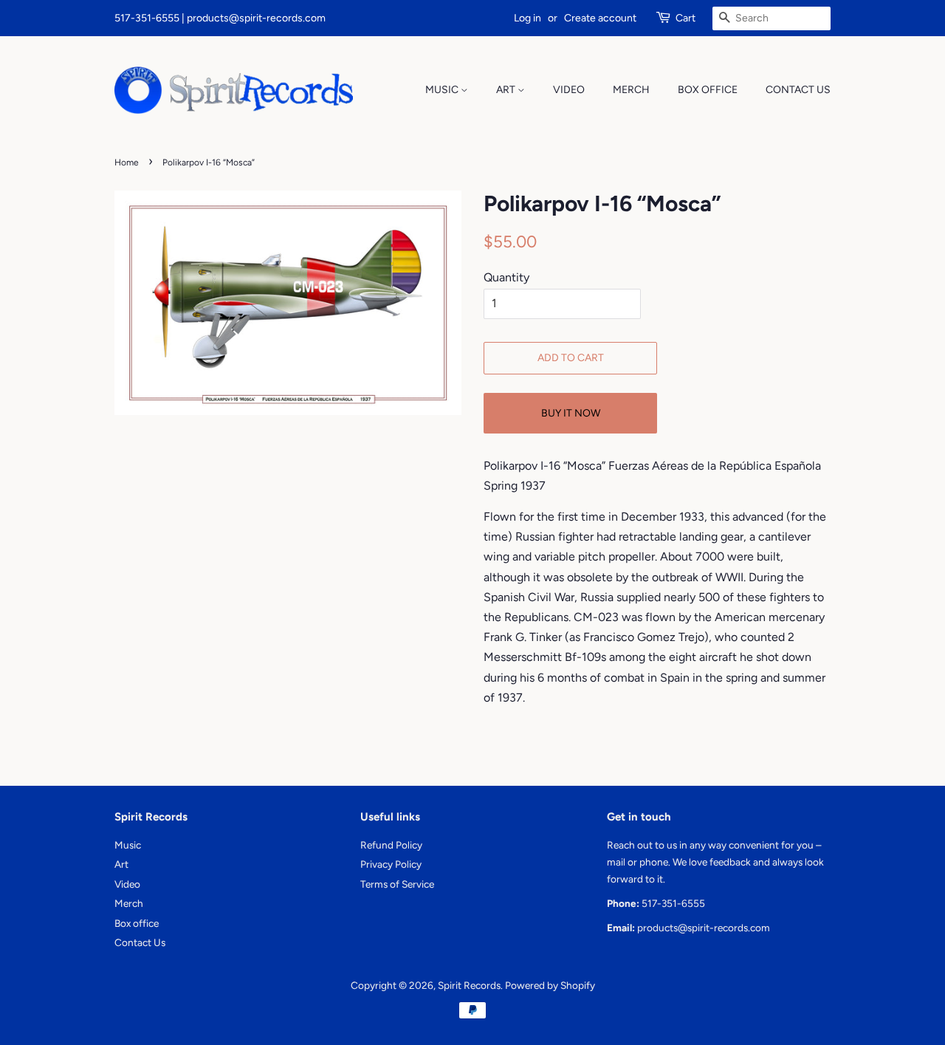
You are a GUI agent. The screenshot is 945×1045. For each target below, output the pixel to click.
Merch (631, 89)
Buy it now (570, 413)
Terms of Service (397, 884)
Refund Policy (391, 845)
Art (507, 89)
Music (443, 89)
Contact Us (798, 89)
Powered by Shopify (550, 985)
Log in (527, 18)
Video (569, 89)
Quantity (506, 277)
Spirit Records (469, 985)
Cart (685, 18)
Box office (708, 89)
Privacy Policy (391, 864)
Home (126, 162)
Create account (600, 18)
